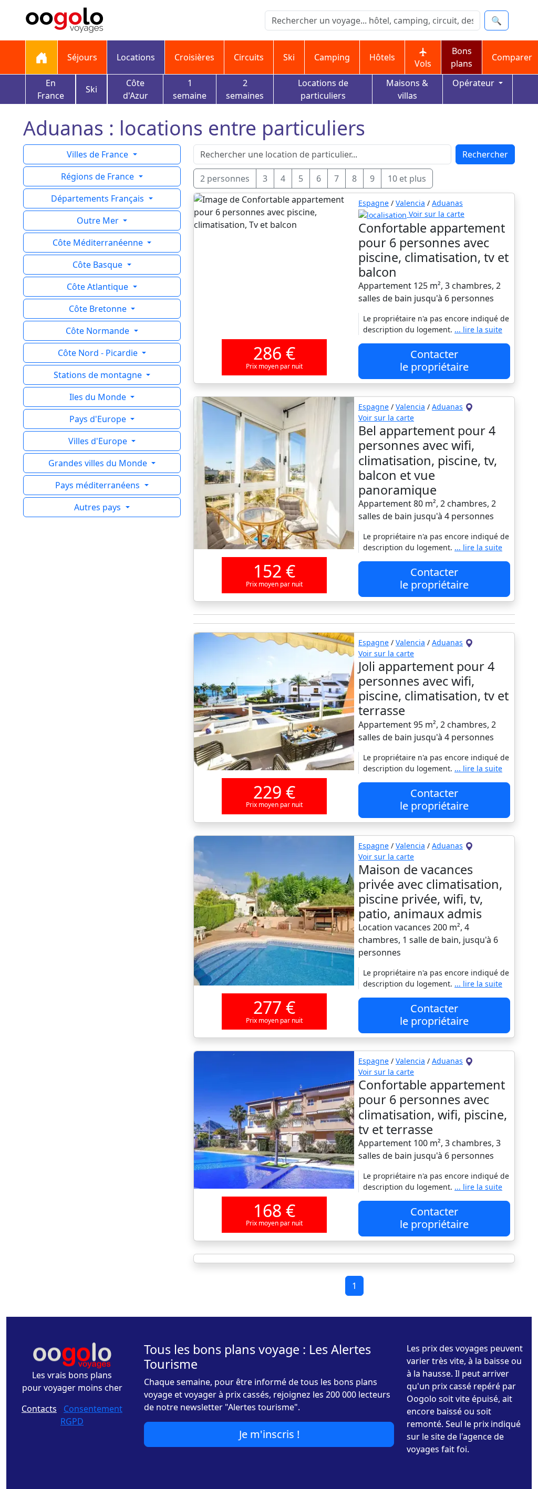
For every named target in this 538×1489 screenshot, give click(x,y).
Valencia (410, 203)
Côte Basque (99, 264)
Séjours (82, 57)
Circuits (249, 57)
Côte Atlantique (98, 286)
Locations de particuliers (323, 89)
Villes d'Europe (98, 441)
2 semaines (245, 89)
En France (50, 89)
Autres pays (98, 507)
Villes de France (98, 154)
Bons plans (461, 57)
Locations (136, 57)
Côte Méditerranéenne (99, 242)
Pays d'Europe (98, 419)
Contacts (39, 1408)
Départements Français (98, 198)
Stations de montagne (99, 375)
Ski (289, 57)
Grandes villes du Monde (98, 463)
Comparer (512, 57)
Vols (423, 63)
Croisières (194, 57)
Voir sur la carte (435, 214)
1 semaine (189, 89)
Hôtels (382, 57)
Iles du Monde (98, 397)
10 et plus (407, 178)
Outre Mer (99, 220)
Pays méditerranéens (98, 485)
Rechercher (485, 154)
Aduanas (447, 203)
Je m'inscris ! (269, 1434)
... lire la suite (478, 329)
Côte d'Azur (135, 89)
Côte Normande (98, 331)
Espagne (373, 203)
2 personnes (225, 178)
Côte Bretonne (99, 308)
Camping (332, 57)
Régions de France (98, 176)
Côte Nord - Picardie (99, 353)
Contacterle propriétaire (434, 360)
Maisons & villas (407, 89)
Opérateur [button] (474, 83)
